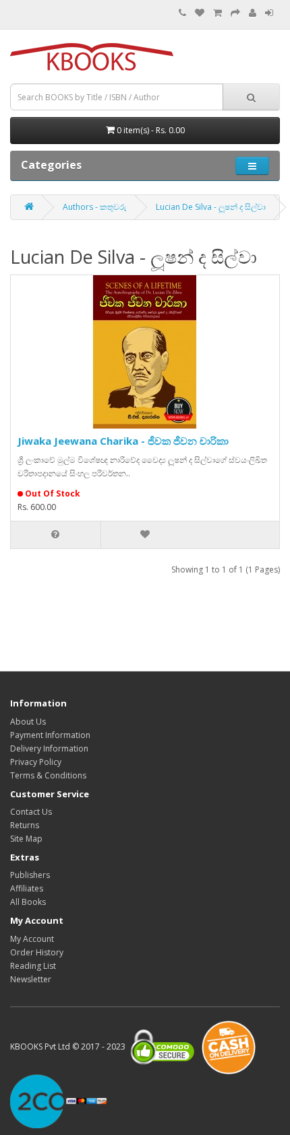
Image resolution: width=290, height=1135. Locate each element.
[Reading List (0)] (199, 13)
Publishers (30, 875)
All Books (28, 902)
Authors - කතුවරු (95, 207)
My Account (32, 939)
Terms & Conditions (48, 775)
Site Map (26, 838)
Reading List (33, 966)
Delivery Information (49, 748)
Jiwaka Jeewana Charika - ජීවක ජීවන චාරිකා (123, 440)
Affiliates (26, 888)
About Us (28, 721)
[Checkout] (235, 13)
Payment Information (50, 735)
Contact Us (31, 811)
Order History (36, 952)
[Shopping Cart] (217, 13)
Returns (24, 825)
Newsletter (30, 979)
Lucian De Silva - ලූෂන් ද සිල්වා (211, 207)
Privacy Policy (35, 762)
